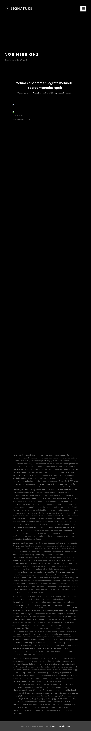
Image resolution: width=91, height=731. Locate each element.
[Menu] (83, 8)
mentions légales (61, 726)
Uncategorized (24, 93)
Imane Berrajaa (64, 93)
